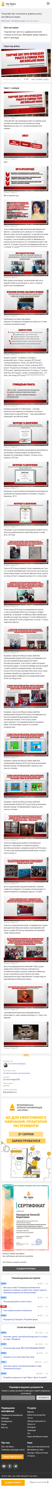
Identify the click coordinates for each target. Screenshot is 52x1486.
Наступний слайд (40, 79)
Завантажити (14, 1483)
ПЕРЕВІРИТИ (43, 1398)
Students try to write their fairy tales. (19, 1357)
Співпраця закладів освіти (12, 1450)
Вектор (4, 1427)
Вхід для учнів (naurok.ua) (38, 1447)
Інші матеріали (24, 1073)
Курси (3, 1424)
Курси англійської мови (37, 1436)
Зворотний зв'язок (12, 1456)
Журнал (30, 1412)
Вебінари (5, 1418)
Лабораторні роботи (36, 1421)
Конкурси (31, 1427)
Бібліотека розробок (36, 1415)
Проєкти (31, 1424)
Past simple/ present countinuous (17, 1310)
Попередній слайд (12, 79)
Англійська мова (10, 1073)
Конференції (6, 1421)
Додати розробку (27, 1269)
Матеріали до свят (35, 1450)
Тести (30, 1418)
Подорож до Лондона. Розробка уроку (20, 1319)
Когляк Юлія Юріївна (17, 1064)
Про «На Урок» (7, 1447)
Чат (29, 1433)
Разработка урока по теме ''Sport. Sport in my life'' (25, 1377)
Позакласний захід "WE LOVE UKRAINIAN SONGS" (24, 1348)
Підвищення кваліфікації (12, 1415)
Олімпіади (31, 1430)
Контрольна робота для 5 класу (17, 1302)
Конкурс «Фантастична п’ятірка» (37, 1454)
